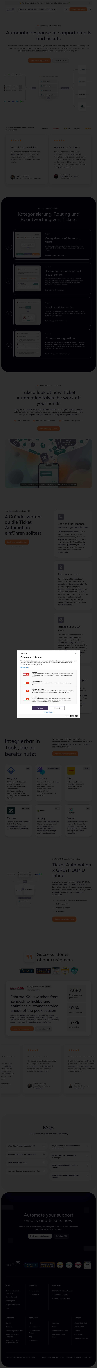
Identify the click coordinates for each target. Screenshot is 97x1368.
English (23, 653)
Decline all (57, 708)
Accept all (40, 708)
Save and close (48, 712)
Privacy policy (24, 667)
